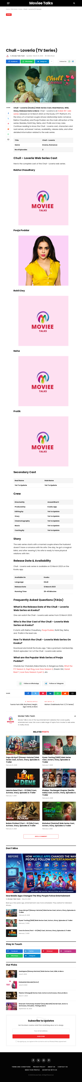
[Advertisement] (41, 32)
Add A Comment (41, 836)
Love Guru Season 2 (44, 669)
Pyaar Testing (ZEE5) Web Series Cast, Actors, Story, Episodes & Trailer (56, 759)
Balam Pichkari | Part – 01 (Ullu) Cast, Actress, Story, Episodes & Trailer (22, 824)
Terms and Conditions (21, 1067)
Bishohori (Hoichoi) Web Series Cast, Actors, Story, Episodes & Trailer (58, 824)
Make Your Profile (32, 1070)
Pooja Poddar (48, 630)
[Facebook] (8, 113)
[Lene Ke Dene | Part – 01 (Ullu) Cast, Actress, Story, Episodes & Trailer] (23, 778)
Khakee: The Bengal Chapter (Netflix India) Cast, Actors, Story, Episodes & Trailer (59, 792)
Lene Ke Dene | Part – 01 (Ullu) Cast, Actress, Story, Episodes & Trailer (21, 791)
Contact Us (63, 1067)
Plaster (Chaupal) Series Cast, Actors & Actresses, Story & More (43, 993)
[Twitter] (8, 118)
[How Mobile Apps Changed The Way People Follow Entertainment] (41, 873)
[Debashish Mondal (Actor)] (11, 985)
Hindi (9, 15)
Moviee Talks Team (18, 56)
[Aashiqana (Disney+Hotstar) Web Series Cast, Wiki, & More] (11, 974)
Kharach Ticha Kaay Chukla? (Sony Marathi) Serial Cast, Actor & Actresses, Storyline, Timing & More (43, 1005)
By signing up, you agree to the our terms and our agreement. (41, 1041)
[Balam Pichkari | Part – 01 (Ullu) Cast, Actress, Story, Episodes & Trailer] (23, 811)
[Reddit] (8, 129)
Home (8, 9)
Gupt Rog (30, 669)
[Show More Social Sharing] (52, 61)
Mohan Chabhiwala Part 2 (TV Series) (59, 704)
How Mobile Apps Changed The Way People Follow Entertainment (38, 896)
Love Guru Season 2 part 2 (32, 672)
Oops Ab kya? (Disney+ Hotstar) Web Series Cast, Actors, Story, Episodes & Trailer (23, 759)
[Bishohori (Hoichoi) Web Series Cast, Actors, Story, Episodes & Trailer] (59, 811)
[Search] (74, 3)
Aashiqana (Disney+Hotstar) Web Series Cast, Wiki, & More (41, 971)
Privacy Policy (54, 1041)
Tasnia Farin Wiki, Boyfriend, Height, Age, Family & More (24, 705)
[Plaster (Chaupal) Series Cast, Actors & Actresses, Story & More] (11, 995)
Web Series (14, 9)
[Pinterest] (8, 123)
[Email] (8, 139)
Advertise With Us (49, 1070)
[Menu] (8, 3)
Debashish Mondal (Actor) (29, 982)
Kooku (20, 9)
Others (9, 892)
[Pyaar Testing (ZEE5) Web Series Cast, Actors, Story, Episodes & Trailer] (59, 745)
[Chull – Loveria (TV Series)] (41, 102)
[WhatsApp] (8, 134)
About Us (51, 1067)
